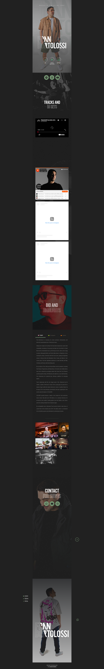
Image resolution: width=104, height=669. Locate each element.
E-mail (37, 561)
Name (36, 556)
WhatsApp (38, 566)
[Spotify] (46, 77)
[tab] (40, 335)
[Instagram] (52, 77)
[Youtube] (57, 77)
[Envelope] (52, 503)
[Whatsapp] (46, 503)
